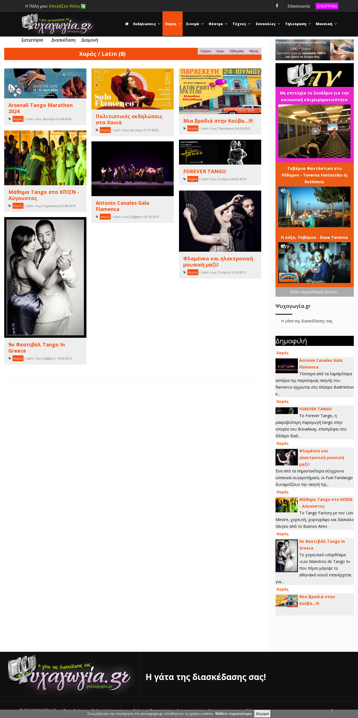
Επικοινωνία (299, 6)
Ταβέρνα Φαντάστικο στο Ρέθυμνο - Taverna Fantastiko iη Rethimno (314, 175)
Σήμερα (206, 51)
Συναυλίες (266, 24)
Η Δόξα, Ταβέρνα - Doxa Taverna (314, 237)
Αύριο (220, 51)
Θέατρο (216, 24)
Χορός (171, 24)
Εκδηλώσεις (145, 24)
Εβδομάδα (237, 51)
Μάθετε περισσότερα (233, 714)
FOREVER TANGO (315, 409)
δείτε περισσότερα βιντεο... (315, 291)
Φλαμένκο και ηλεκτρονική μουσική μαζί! (321, 457)
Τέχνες (239, 24)
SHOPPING (327, 6)
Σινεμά (193, 24)
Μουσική (324, 24)
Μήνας (253, 51)
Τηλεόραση (296, 24)
